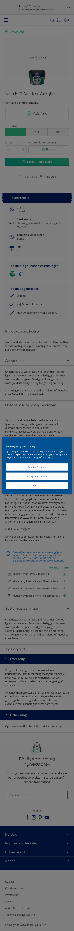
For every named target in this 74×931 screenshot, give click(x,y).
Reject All (37, 485)
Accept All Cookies (37, 476)
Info (50, 457)
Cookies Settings (37, 467)
